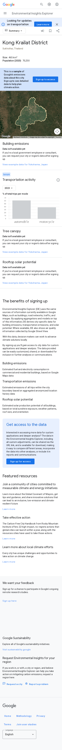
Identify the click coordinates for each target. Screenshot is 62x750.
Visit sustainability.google (17, 649)
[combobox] (16, 31)
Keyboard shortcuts (21, 137)
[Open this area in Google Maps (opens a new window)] (6, 136)
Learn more (9, 509)
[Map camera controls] (57, 131)
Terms (58, 137)
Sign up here (9, 600)
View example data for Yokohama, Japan (25, 164)
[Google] (9, 706)
